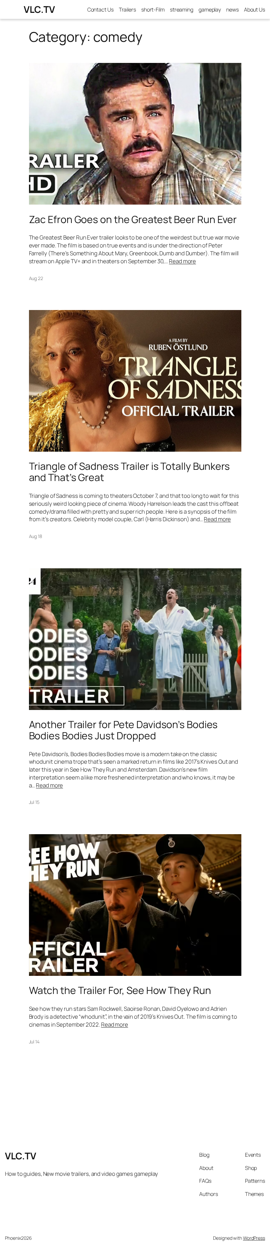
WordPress (254, 1238)
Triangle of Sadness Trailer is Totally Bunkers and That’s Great (129, 472)
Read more (182, 261)
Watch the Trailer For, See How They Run (120, 990)
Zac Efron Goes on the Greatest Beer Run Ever (133, 219)
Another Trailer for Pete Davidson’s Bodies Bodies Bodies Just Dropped (123, 730)
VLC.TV (39, 9)
